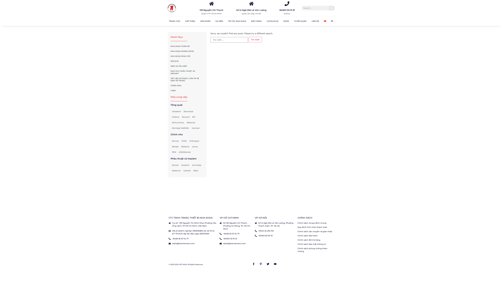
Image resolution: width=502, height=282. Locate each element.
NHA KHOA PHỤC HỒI (180, 56)
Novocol (186, 117)
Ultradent (176, 111)
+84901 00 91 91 (287, 10)
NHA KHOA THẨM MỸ (180, 46)
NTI (193, 117)
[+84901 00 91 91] (287, 3)
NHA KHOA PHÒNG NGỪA (182, 51)
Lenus (195, 146)
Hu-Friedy (196, 165)
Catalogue (272, 21)
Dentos (175, 141)
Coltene (175, 117)
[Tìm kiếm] (332, 8)
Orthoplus (194, 141)
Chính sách (305, 217)
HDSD (286, 21)
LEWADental (185, 152)
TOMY (184, 141)
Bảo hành (256, 21)
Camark (187, 170)
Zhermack (188, 111)
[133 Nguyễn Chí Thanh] (211, 3)
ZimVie (175, 165)
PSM (174, 152)
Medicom (176, 170)
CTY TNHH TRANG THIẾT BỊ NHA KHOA (191, 217)
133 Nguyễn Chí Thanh (211, 10)
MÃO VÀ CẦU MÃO (179, 66)
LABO (173, 91)
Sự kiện (219, 21)
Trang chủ (174, 21)
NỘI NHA (175, 61)
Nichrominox (178, 122)
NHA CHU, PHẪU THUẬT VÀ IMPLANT (183, 72)
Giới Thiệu (190, 21)
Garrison (196, 128)
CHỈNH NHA (176, 86)
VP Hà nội (261, 217)
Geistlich (185, 165)
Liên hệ (315, 21)
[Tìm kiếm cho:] (229, 40)
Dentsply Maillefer (180, 128)
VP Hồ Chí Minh (229, 217)
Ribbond (191, 122)
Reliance (185, 146)
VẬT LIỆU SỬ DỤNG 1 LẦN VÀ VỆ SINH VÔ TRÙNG (185, 79)
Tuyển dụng (300, 21)
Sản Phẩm (205, 21)
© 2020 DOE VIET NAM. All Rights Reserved (186, 264)
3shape (175, 146)
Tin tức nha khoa (237, 21)
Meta (195, 170)
